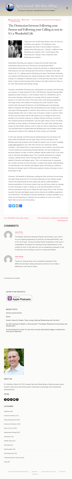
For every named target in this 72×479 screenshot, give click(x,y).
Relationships (8, 449)
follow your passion (15, 21)
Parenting (7, 445)
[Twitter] (8, 399)
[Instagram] (17, 399)
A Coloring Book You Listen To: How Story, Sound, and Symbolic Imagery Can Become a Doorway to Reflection (35, 331)
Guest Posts (8, 428)
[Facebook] (5, 399)
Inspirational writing (47, 19)
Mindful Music (8, 441)
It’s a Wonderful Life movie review (16, 218)
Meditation (7, 437)
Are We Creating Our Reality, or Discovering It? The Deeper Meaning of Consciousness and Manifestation (36, 325)
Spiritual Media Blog (23, 471)
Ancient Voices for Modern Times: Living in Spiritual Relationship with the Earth (32, 320)
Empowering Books (10, 420)
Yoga (5, 462)
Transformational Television (12, 458)
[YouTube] (14, 399)
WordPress (35, 474)
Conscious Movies (36, 19)
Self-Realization (57, 19)
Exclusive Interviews (10, 424)
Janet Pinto (19, 232)
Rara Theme (52, 471)
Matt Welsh (27, 19)
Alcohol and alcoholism (14, 313)
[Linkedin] (11, 399)
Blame (8, 317)
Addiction (7, 411)
